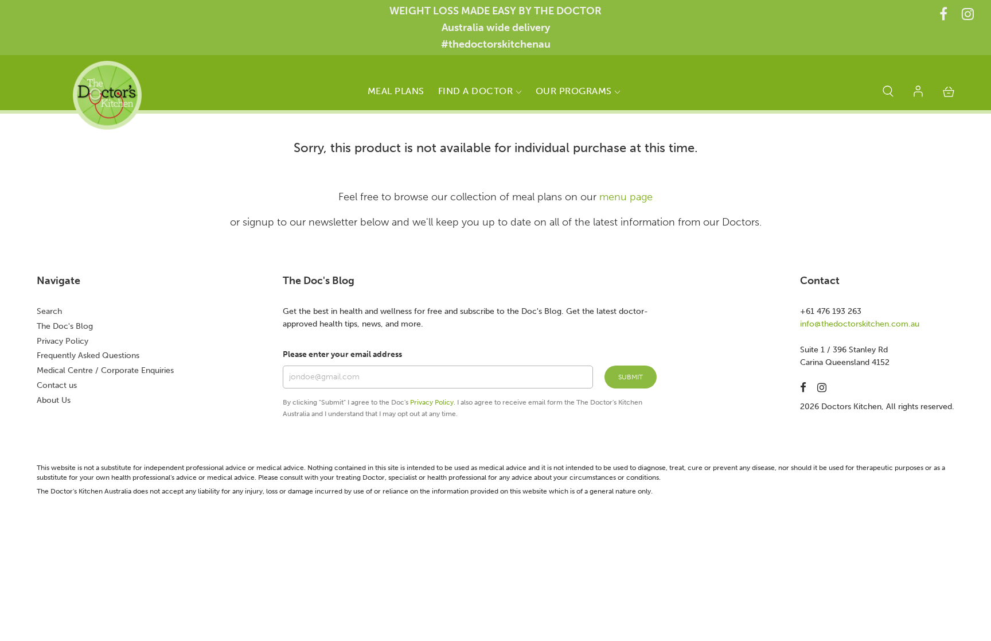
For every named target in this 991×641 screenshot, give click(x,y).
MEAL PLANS (396, 91)
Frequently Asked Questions (88, 355)
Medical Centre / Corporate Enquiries (105, 370)
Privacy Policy (62, 341)
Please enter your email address (342, 354)
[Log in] (918, 93)
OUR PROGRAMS (575, 91)
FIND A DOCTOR (477, 91)
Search (49, 311)
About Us (54, 400)
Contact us (57, 385)
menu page (626, 197)
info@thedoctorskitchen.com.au (859, 324)
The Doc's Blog (65, 326)
